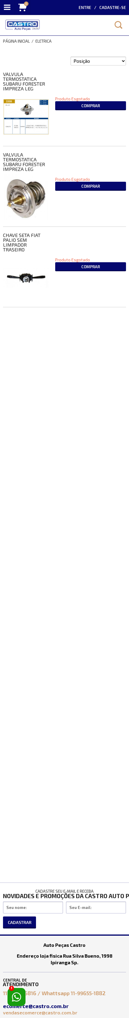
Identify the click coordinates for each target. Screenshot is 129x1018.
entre (85, 7)
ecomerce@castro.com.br (36, 1006)
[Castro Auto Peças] (54, 25)
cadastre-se (112, 7)
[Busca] (118, 24)
